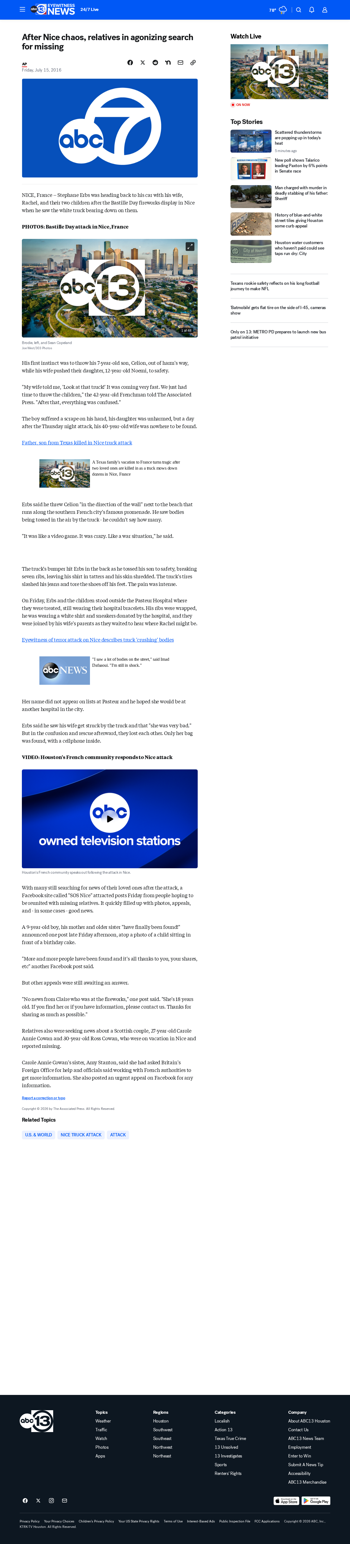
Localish (222, 1421)
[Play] (279, 71)
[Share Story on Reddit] (155, 62)
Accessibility (299, 1473)
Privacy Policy (30, 1521)
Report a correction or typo (43, 1098)
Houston (161, 1421)
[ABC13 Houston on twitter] (38, 1500)
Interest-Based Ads (201, 1521)
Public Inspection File (234, 1521)
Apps (100, 1456)
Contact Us (298, 1430)
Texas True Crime (230, 1438)
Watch (101, 1438)
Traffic (101, 1430)
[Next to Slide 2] (189, 288)
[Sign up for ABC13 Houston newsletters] (64, 1500)
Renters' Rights (228, 1473)
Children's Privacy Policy (96, 1521)
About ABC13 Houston (309, 1421)
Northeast (162, 1456)
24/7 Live (89, 9)
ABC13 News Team (306, 1438)
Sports (221, 1465)
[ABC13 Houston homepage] (52, 10)
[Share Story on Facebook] (130, 62)
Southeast (162, 1438)
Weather (103, 1421)
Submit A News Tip (305, 1465)
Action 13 (224, 1430)
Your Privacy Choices (59, 1521)
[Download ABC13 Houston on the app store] (286, 1500)
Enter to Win (299, 1456)
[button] (22, 9)
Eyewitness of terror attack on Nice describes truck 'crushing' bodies (98, 639)
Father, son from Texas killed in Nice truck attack (77, 442)
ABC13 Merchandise (307, 1482)
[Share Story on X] (142, 62)
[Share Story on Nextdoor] (168, 62)
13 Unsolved (226, 1447)
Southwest (163, 1430)
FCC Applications (267, 1521)
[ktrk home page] (36, 1421)
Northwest (162, 1447)
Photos (101, 1447)
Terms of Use (173, 1521)
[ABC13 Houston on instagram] (51, 1500)
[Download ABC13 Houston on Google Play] (316, 1500)
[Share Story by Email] (180, 62)
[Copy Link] (193, 62)
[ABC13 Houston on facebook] (25, 1500)
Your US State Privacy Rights (138, 1521)
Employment (299, 1447)
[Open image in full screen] (190, 246)
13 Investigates (228, 1456)
